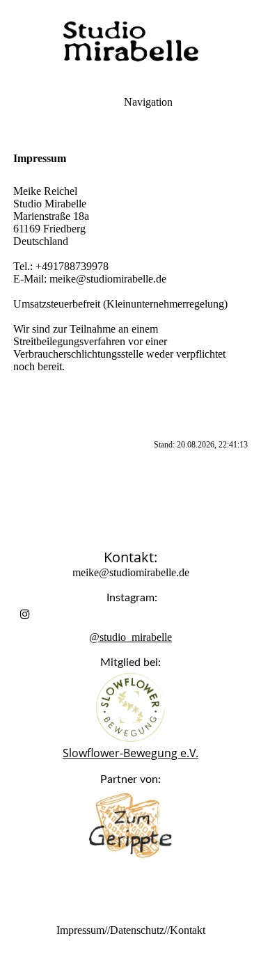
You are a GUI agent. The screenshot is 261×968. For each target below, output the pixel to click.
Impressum (80, 930)
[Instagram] (25, 614)
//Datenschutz (134, 930)
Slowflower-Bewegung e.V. (130, 753)
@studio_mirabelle (130, 637)
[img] (130, 42)
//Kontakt (184, 930)
